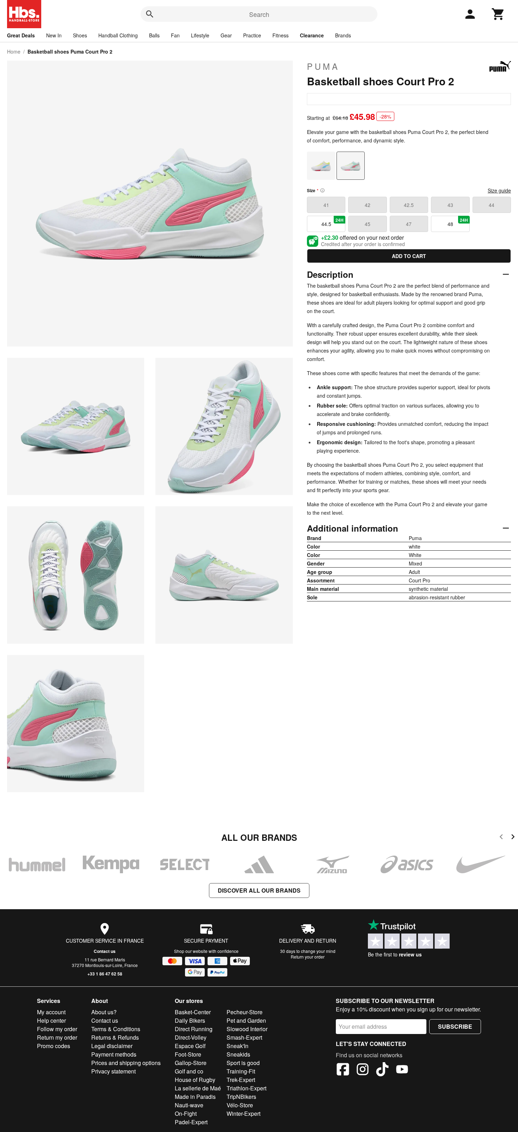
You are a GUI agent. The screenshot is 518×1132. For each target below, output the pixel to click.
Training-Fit (241, 1071)
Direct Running (193, 1029)
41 (326, 204)
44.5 (332, 222)
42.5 (409, 204)
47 (409, 223)
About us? (104, 1012)
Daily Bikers (190, 1020)
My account (51, 1012)
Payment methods (113, 1054)
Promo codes (53, 1046)
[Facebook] (343, 1070)
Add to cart (409, 255)
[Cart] (498, 14)
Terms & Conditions (115, 1029)
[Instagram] (363, 1070)
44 (491, 204)
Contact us (105, 951)
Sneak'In (237, 1046)
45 (367, 223)
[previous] (501, 838)
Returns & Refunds (115, 1037)
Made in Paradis (195, 1097)
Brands (343, 35)
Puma (323, 66)
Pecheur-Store (245, 1012)
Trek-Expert (241, 1080)
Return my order (57, 1037)
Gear (226, 35)
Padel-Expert (191, 1122)
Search (259, 14)
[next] (513, 838)
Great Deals (21, 35)
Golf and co (189, 1071)
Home (13, 51)
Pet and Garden (246, 1020)
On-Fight (186, 1113)
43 (450, 204)
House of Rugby (195, 1080)
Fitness (280, 35)
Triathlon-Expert (246, 1088)
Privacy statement (113, 1071)
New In (54, 35)
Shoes (80, 35)
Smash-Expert (244, 1037)
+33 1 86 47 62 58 (104, 974)
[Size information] (322, 190)
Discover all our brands (259, 890)
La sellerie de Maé (198, 1088)
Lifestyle (200, 35)
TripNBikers (241, 1097)
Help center (51, 1020)
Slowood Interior (247, 1029)
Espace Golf (190, 1046)
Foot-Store (188, 1054)
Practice (252, 35)
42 (367, 204)
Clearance (312, 35)
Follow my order (57, 1029)
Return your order (308, 957)
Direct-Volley (190, 1037)
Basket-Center (193, 1012)
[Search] (150, 14)
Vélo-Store (240, 1105)
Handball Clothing (118, 35)
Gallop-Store (190, 1063)
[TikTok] (382, 1070)
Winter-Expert (243, 1113)
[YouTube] (402, 1070)
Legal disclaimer (111, 1046)
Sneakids (238, 1054)
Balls (154, 35)
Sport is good (243, 1063)
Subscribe (455, 1026)
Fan (175, 35)
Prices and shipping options (126, 1063)
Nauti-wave (189, 1105)
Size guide (499, 190)
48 (458, 222)
